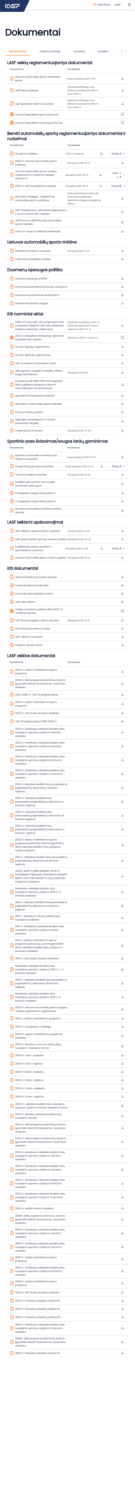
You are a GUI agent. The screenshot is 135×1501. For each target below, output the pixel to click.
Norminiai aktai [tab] (17, 51)
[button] (67, 154)
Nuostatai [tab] (79, 51)
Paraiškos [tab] (103, 51)
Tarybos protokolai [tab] (50, 51)
